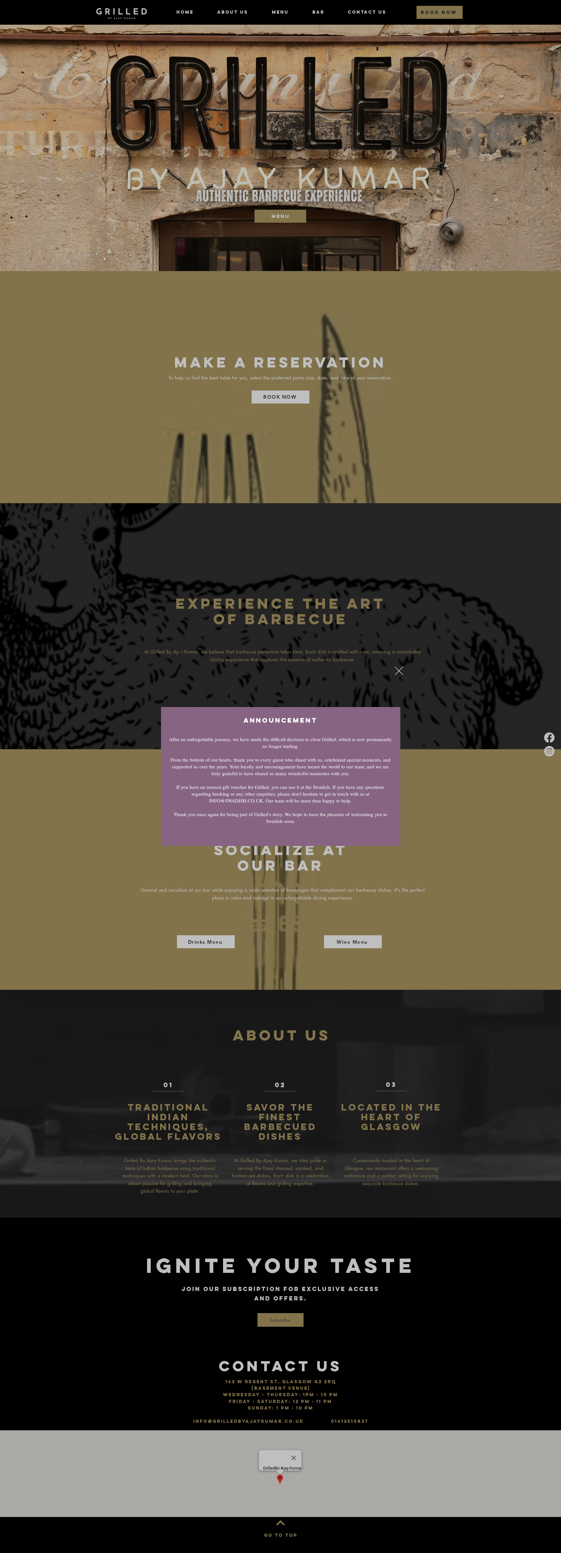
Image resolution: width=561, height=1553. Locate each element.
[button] (399, 671)
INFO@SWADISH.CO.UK (236, 800)
